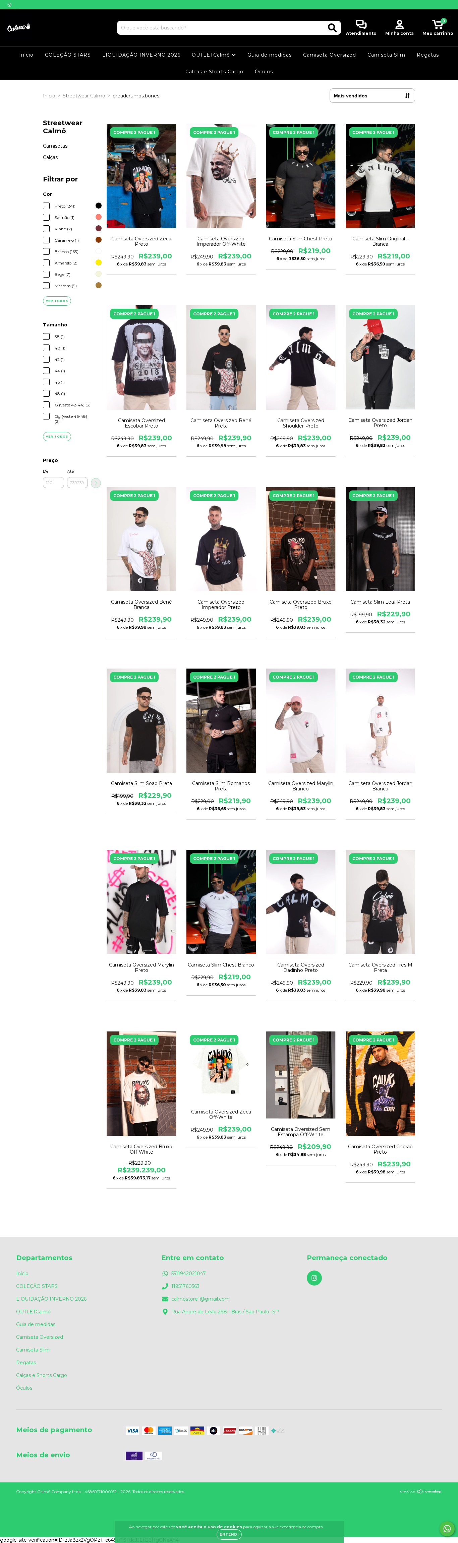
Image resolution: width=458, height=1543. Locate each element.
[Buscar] (332, 28)
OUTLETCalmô (212, 55)
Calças (50, 157)
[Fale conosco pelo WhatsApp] (447, 1528)
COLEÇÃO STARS (68, 55)
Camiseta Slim (386, 55)
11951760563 (185, 1286)
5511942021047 (188, 1273)
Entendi (229, 1534)
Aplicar (96, 483)
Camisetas (55, 146)
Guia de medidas (269, 55)
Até (70, 471)
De (45, 471)
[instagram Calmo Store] (9, 5)
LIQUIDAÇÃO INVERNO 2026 (141, 55)
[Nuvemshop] (421, 1492)
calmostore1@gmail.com (200, 1299)
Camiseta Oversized (329, 55)
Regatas (428, 55)
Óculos (264, 72)
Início (26, 55)
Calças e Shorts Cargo (214, 72)
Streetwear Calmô (84, 96)
